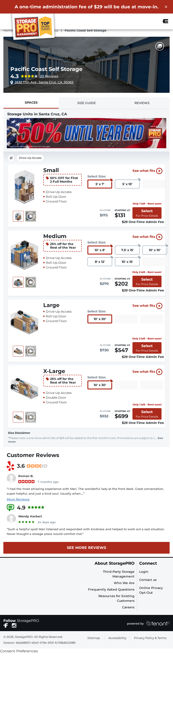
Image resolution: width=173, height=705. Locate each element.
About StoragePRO (114, 563)
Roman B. (25, 476)
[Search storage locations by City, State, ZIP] (153, 21)
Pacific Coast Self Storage (46, 69)
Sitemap (93, 638)
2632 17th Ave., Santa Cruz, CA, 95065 (44, 82)
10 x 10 (155, 250)
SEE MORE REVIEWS (86, 548)
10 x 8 (100, 250)
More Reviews (18, 499)
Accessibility (117, 638)
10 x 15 (127, 262)
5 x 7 (100, 184)
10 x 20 (100, 319)
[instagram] (14, 625)
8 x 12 (100, 262)
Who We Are (124, 583)
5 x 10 (127, 184)
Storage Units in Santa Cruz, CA (37, 114)
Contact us (148, 580)
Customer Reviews (33, 455)
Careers (128, 607)
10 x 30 (100, 385)
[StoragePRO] (35, 28)
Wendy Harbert (30, 516)
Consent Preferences (19, 651)
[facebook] (5, 625)
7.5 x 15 (127, 250)
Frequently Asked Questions (111, 589)
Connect (148, 563)
